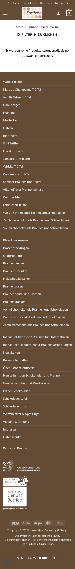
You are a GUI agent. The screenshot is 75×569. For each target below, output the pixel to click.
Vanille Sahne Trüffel (17, 97)
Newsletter (61, 3)
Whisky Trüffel (13, 166)
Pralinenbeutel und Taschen (22, 294)
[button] (5, 13)
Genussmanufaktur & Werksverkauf (27, 383)
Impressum (10, 429)
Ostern (8, 128)
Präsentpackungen (16, 248)
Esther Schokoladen (16, 391)
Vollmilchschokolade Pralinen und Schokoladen (35, 228)
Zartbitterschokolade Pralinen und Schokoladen (36, 220)
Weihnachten (12, 197)
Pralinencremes (13, 263)
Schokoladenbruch (16, 406)
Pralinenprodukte (15, 271)
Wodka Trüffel (13, 81)
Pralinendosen (13, 286)
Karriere (45, 3)
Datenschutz (12, 437)
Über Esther (14, 3)
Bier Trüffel (10, 135)
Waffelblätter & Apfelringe (21, 414)
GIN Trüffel (10, 143)
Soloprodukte (12, 255)
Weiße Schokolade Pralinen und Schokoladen (34, 212)
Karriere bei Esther (16, 360)
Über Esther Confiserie (18, 368)
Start (19, 27)
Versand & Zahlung (16, 421)
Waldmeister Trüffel (16, 174)
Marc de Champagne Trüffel (22, 89)
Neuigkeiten (30, 3)
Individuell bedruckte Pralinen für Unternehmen (36, 337)
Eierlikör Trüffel (13, 151)
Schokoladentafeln (16, 398)
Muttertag (10, 120)
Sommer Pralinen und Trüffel (22, 181)
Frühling (9, 112)
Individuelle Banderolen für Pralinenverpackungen (37, 344)
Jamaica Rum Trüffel (17, 158)
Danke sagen (12, 105)
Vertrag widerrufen (36, 558)
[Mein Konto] (58, 13)
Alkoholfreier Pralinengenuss (23, 189)
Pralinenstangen (14, 301)
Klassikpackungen (15, 240)
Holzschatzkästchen (17, 278)
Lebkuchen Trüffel (15, 205)
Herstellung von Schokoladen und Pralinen (32, 375)
